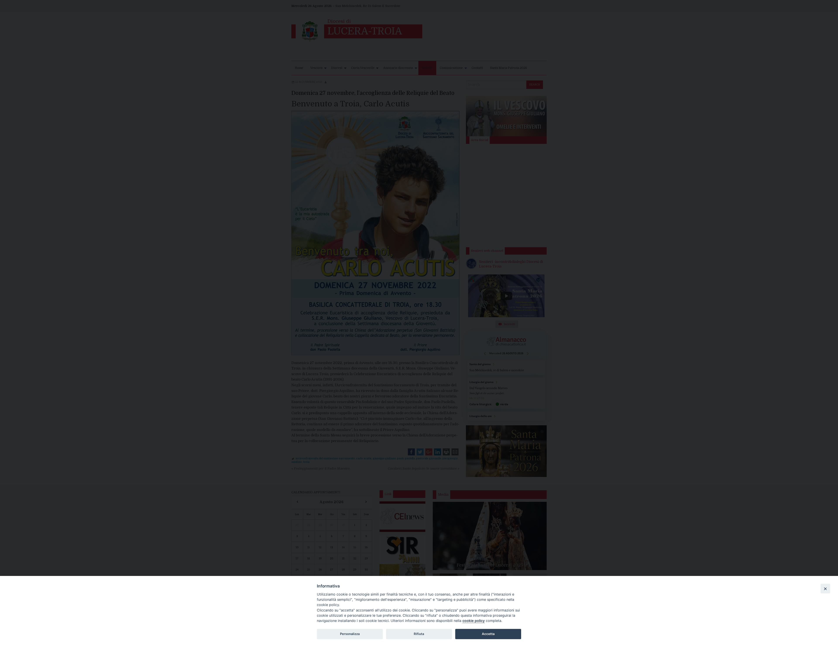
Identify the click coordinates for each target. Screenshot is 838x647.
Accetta (488, 634)
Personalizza (350, 634)
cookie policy (473, 620)
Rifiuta (419, 634)
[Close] (825, 588)
